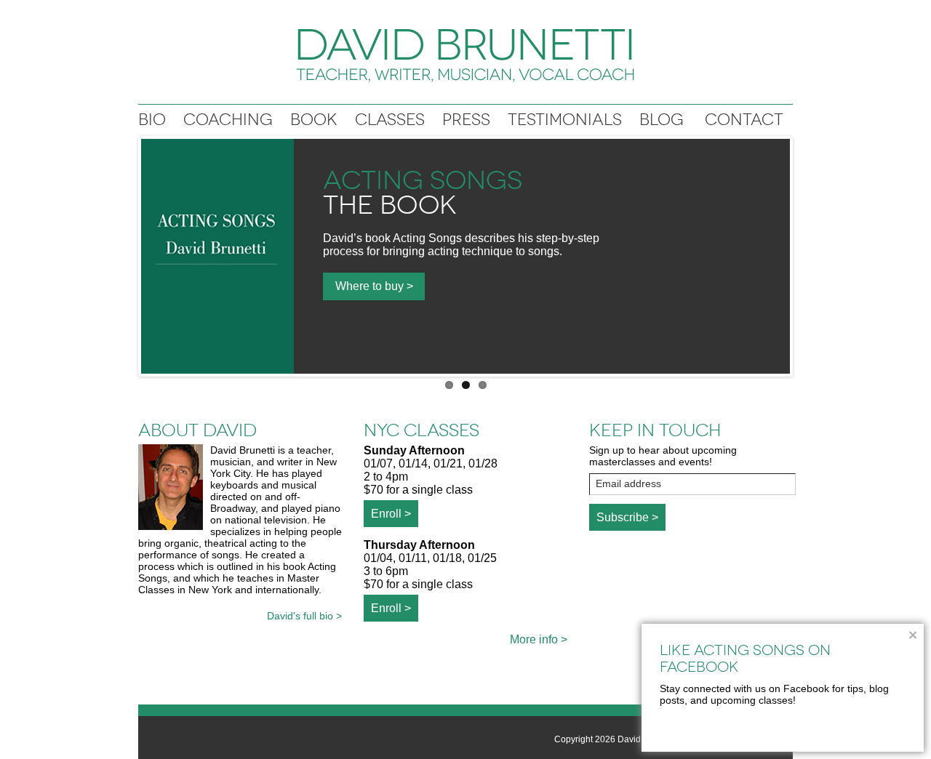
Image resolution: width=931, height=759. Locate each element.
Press (466, 120)
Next (805, 253)
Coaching (228, 120)
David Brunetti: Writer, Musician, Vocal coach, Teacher (465, 55)
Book (313, 120)
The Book (390, 205)
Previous (126, 253)
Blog (661, 120)
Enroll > (391, 513)
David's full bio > (304, 616)
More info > (538, 639)
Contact (744, 120)
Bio (152, 120)
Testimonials (565, 120)
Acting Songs (422, 180)
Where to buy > (374, 286)
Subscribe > (627, 517)
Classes (390, 120)
